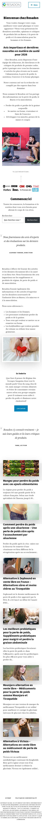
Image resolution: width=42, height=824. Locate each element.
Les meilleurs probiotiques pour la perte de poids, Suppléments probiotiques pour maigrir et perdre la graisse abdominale (19, 635)
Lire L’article (21, 408)
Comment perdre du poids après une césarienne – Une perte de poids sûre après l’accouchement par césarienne (20, 531)
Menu (36, 5)
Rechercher (7, 216)
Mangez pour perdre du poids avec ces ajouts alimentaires (21, 482)
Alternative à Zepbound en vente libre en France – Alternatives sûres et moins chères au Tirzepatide (19, 583)
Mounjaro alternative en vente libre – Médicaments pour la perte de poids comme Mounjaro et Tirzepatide (19, 692)
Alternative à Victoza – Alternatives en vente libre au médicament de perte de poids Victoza (20, 746)
